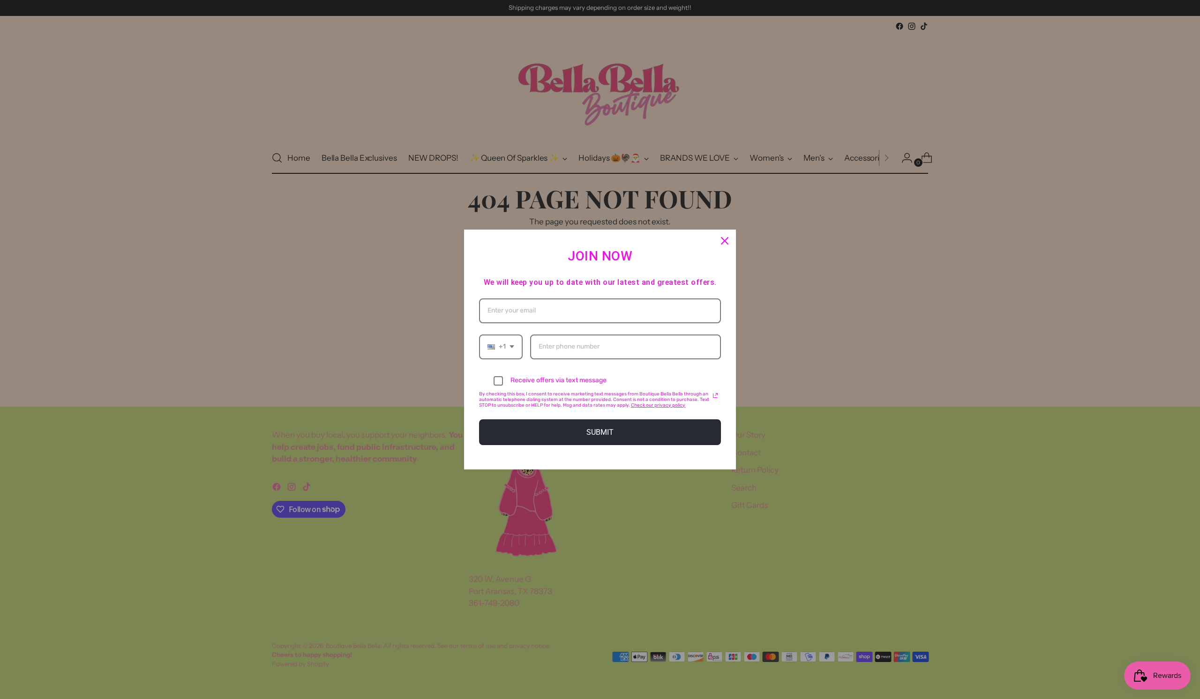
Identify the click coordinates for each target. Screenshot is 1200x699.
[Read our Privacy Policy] (715, 395)
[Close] (724, 241)
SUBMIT (600, 432)
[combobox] (501, 347)
